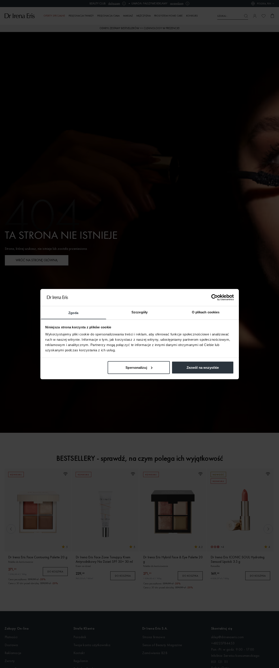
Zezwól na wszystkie (203, 367)
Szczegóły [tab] (139, 312)
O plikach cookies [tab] (206, 312)
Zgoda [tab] (73, 312)
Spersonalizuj (136, 367)
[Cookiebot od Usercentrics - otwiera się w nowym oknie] (214, 297)
